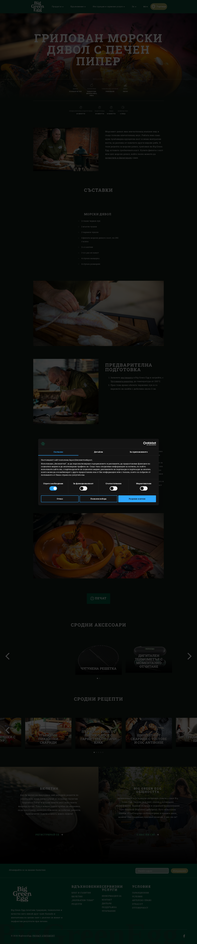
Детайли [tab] (98, 452)
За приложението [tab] (139, 452)
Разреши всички (137, 499)
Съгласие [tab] (58, 452)
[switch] (83, 488)
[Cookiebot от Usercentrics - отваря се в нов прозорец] (144, 443)
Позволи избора (98, 499)
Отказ (60, 499)
